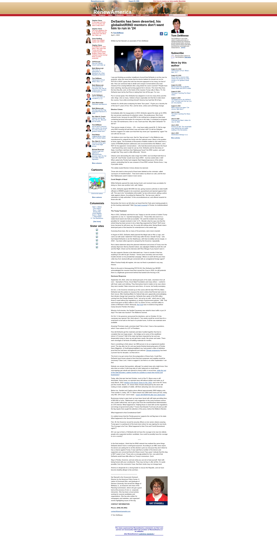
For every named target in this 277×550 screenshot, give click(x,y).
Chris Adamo (97, 208)
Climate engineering (153, 350)
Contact (146, 15)
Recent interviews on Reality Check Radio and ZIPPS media (181, 86)
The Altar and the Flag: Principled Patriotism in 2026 (99, 111)
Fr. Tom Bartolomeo (97, 218)
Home (94, 15)
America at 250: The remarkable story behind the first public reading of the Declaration (181, 127)
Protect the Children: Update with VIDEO (98, 41)
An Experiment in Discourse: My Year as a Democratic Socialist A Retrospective (99, 89)
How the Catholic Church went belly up (98, 64)
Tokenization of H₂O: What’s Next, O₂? (180, 70)
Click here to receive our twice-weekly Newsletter (169, 1)
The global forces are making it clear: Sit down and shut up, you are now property (181, 100)
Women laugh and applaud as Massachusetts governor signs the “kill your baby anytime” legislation (99, 155)
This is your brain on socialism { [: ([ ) (98, 97)
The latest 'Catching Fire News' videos (181, 93)
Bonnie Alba (97, 212)
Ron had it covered (140, 205)
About (138, 15)
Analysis (102, 15)
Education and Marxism (99, 104)
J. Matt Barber (97, 216)
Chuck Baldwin (97, 213)
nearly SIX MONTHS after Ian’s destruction (150, 395)
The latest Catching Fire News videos (180, 114)
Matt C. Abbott (96, 207)
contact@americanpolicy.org (120, 511)
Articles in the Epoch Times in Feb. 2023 (138, 382)
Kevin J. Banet (97, 215)
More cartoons (97, 197)
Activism (129, 15)
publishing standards (146, 534)
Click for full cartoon (97, 193)
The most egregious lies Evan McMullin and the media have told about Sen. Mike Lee (99, 33)
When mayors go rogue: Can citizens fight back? (180, 107)
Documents (119, 15)
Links (110, 15)
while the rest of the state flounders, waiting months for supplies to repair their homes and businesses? (138, 373)
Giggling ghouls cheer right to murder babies (99, 137)
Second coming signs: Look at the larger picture (99, 144)
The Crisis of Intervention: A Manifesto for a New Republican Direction (98, 72)
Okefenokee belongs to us (179, 133)
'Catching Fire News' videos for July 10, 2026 (181, 120)
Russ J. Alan (97, 210)
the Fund (140, 304)
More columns (97, 163)
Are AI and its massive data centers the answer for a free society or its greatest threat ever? (180, 79)
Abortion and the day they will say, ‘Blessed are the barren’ (99, 119)
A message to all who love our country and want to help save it (98, 23)
